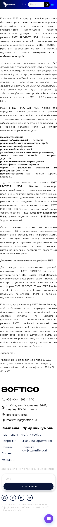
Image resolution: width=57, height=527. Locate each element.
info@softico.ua (17, 414)
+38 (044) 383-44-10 (20, 399)
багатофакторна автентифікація (19, 164)
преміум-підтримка (11, 174)
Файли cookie (31, 434)
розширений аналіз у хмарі (16, 149)
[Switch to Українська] (24, 5)
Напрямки (9, 441)
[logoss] (9, 4)
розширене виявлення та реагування (22, 161)
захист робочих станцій (14, 140)
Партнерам (10, 434)
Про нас (7, 453)
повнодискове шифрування (16, 146)
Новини (7, 447)
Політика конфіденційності (34, 449)
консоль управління (11, 137)
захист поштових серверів (18, 155)
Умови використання (36, 441)
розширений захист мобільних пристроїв (24, 143)
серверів (38, 140)
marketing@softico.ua (21, 420)
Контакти (8, 459)
